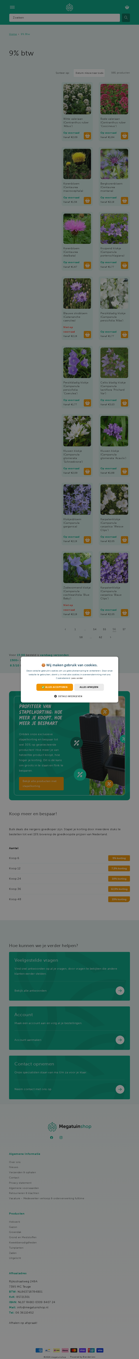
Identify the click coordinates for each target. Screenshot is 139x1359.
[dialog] (69, 679)
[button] (69, 696)
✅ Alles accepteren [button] (55, 687)
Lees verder (77, 678)
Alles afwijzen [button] (89, 687)
